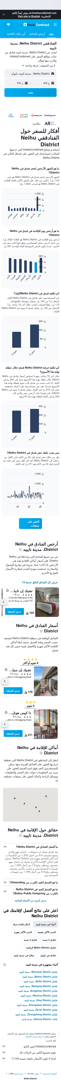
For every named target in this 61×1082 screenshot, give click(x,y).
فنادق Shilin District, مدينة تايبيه (40, 981)
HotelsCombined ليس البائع (40, 1046)
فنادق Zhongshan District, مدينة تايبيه (37, 1005)
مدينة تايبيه (18, 1073)
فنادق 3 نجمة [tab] (49, 939)
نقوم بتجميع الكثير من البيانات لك (37, 1052)
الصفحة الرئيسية (50, 1073)
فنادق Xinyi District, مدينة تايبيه (40, 1000)
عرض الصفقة (14, 611)
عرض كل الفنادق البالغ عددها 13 (40, 582)
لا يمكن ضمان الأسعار (35, 1036)
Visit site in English (29, 16)
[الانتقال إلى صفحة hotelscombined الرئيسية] (36, 24)
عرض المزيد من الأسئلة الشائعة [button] (30, 900)
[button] (3, 14)
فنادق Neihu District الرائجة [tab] (41, 947)
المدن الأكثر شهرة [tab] (23, 932)
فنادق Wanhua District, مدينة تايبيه (39, 995)
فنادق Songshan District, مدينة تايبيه (37, 990)
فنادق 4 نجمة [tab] (30, 939)
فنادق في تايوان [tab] (48, 955)
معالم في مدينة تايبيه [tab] (24, 955)
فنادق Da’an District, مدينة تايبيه (40, 1009)
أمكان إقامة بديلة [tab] (21, 924)
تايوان (36, 1073)
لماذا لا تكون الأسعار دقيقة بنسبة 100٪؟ (34, 1058)
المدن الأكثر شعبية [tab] (47, 932)
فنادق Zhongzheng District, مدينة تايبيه (36, 1014)
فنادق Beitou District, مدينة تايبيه (40, 976)
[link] (30, 523)
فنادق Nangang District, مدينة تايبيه (38, 986)
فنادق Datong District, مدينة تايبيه (39, 1019)
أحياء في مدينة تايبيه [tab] (46, 924)
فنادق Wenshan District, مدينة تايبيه (38, 971)
